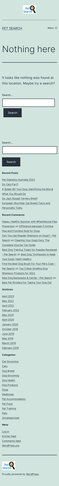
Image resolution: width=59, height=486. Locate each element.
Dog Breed (8, 370)
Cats (4, 366)
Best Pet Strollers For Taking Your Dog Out (27, 282)
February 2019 (10, 347)
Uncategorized (10, 417)
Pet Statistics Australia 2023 (18, 179)
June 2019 (8, 333)
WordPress (32, 474)
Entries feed (9, 436)
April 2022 (8, 305)
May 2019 (7, 338)
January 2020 (10, 324)
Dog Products (10, 385)
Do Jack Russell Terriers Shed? (20, 198)
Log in (5, 431)
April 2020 (8, 319)
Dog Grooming (10, 375)
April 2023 (8, 296)
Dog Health (8, 380)
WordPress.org (10, 445)
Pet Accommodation (14, 399)
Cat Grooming (10, 361)
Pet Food (7, 403)
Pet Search (12, 28)
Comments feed (11, 440)
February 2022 (10, 310)
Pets (4, 413)
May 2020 (8, 315)
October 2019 (10, 329)
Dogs (5, 389)
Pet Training (9, 408)
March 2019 (9, 343)
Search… (7, 95)
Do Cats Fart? (10, 184)
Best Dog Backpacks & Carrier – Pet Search (27, 277)
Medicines (8, 394)
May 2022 (8, 301)
